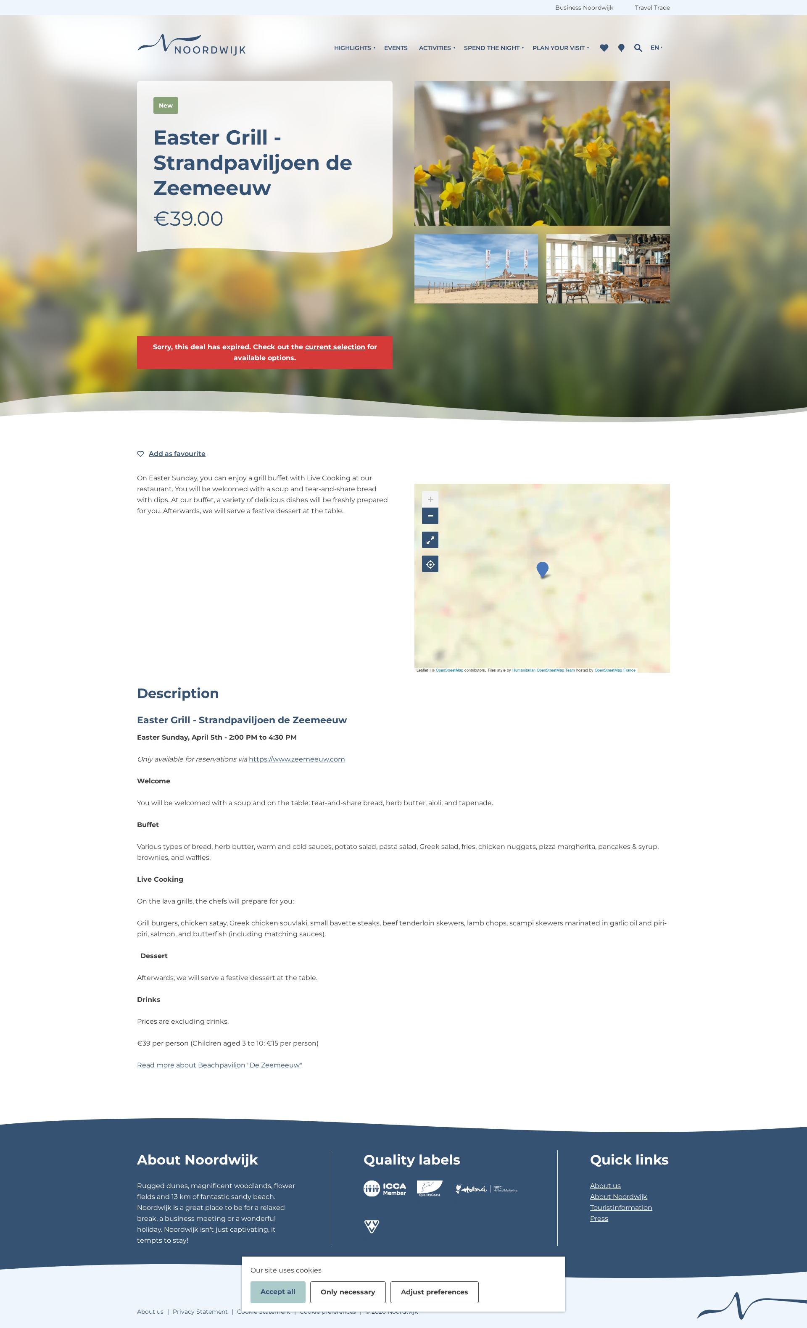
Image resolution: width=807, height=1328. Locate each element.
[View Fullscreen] (430, 540)
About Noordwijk (618, 1197)
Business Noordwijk (584, 7)
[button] (542, 570)
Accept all (278, 1292)
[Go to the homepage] (191, 48)
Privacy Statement (200, 1311)
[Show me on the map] (430, 564)
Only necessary (348, 1292)
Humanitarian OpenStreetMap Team (543, 670)
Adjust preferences (434, 1292)
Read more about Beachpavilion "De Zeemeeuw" (219, 1065)
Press (599, 1219)
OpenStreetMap (449, 670)
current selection (335, 347)
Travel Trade (652, 7)
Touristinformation (621, 1208)
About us (605, 1186)
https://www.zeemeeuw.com (297, 759)
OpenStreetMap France (615, 670)
